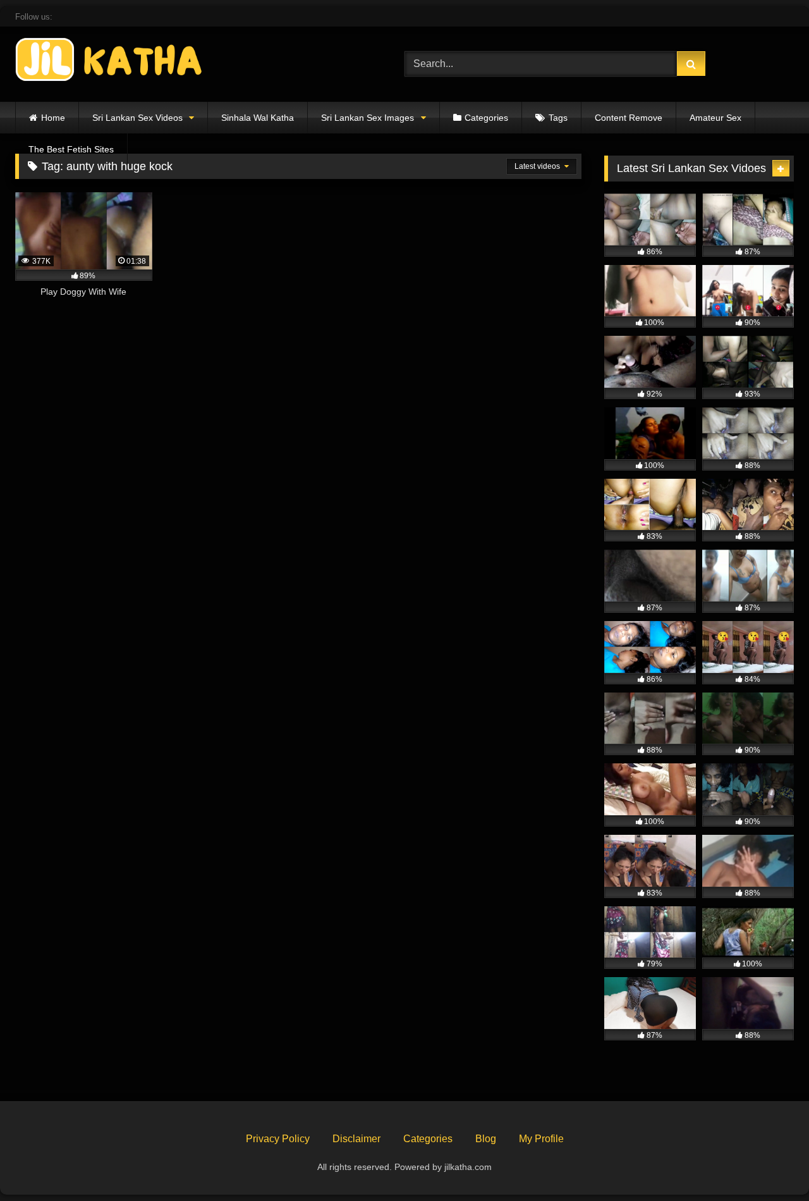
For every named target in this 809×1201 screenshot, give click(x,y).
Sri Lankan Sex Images (367, 118)
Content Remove (628, 118)
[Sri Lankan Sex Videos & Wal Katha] (110, 62)
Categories (486, 118)
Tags (558, 118)
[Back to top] (770, 1163)
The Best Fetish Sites (71, 149)
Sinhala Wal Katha (257, 118)
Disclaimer (356, 1138)
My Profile (541, 1138)
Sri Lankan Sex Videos (137, 118)
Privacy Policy (278, 1138)
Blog (485, 1138)
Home (53, 118)
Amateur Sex (715, 118)
